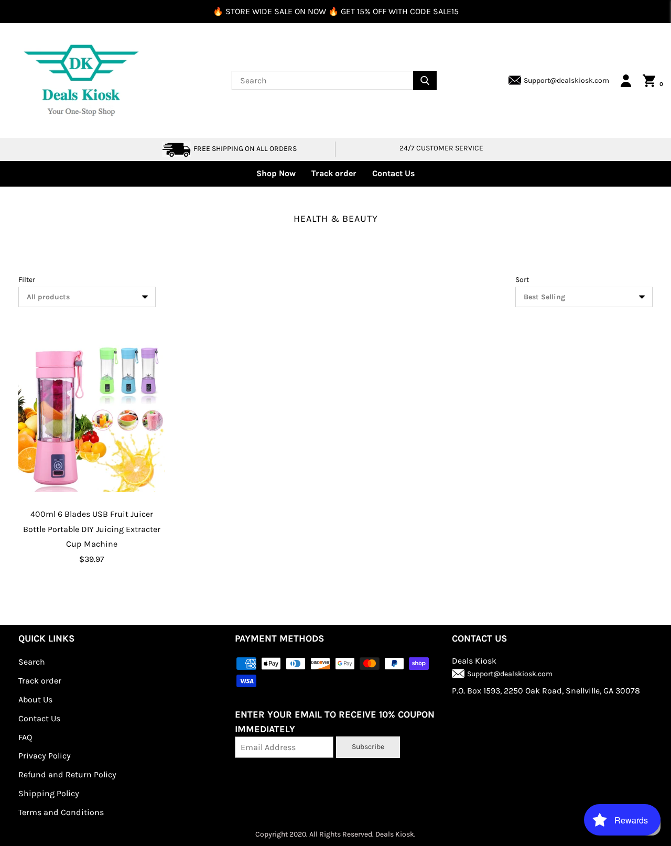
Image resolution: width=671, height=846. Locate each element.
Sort (522, 279)
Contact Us (393, 173)
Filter (26, 279)
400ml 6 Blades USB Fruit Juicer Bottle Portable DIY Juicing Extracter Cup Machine (91, 529)
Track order (333, 173)
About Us (35, 699)
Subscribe (368, 746)
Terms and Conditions (61, 812)
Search (31, 662)
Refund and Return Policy (67, 774)
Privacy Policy (44, 756)
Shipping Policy (48, 793)
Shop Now (276, 173)
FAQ (25, 737)
